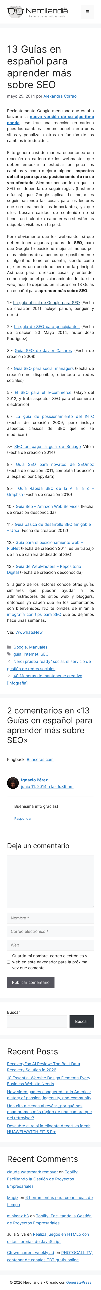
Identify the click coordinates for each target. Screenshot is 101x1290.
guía (17, 654)
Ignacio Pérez (34, 780)
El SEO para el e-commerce (43, 392)
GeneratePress (78, 1282)
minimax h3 (18, 1216)
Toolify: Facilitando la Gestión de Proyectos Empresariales (42, 1179)
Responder (22, 818)
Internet (31, 654)
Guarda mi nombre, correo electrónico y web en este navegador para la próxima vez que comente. (49, 962)
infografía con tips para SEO (34, 614)
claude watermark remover (32, 1172)
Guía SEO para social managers (44, 368)
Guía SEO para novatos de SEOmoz (55, 464)
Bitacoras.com (40, 759)
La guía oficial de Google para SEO (46, 302)
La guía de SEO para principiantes (47, 326)
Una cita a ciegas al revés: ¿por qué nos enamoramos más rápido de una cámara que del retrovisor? (49, 1112)
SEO (45, 654)
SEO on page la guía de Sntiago (47, 446)
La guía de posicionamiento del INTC (55, 416)
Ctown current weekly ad (30, 1252)
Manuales (38, 647)
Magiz (12, 1197)
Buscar (13, 1012)
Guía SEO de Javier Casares (43, 350)
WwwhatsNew (29, 632)
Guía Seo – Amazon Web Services (48, 506)
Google (20, 647)
